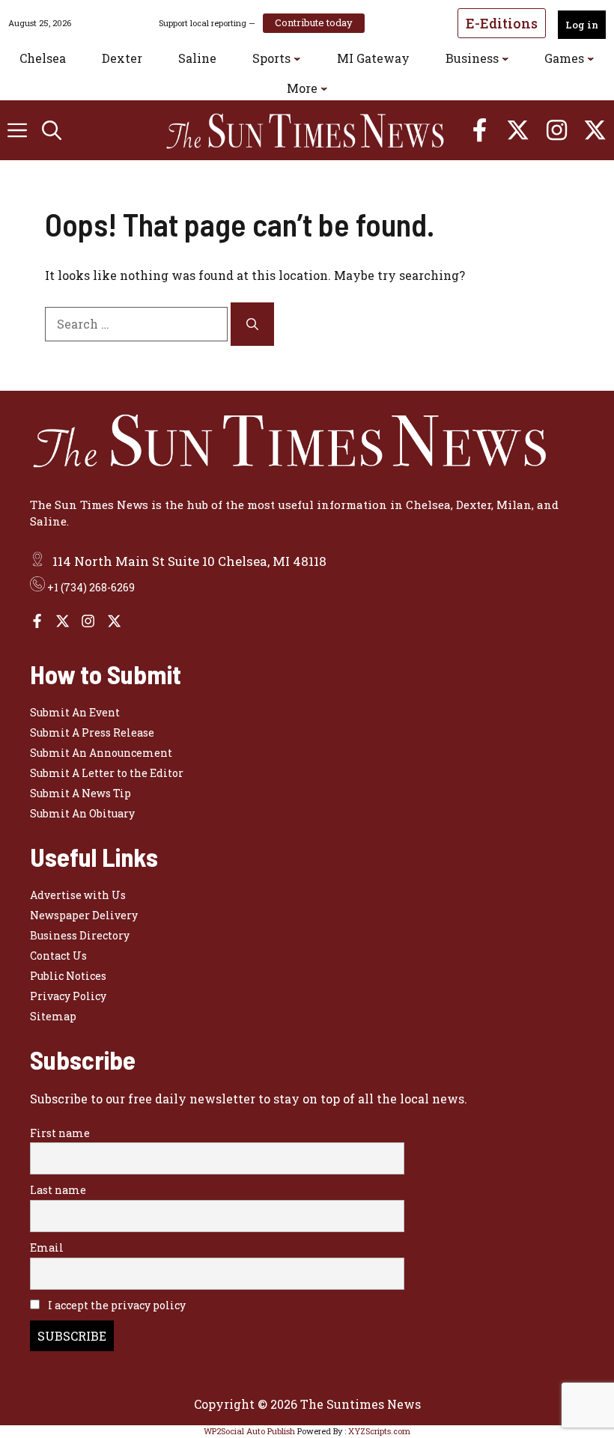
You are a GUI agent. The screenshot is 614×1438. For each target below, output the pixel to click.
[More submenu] (324, 88)
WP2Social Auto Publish (249, 1431)
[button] (51, 130)
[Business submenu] (505, 58)
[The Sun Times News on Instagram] (88, 621)
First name (60, 1133)
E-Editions (502, 23)
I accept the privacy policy (116, 1305)
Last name (58, 1190)
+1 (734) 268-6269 (91, 587)
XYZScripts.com (379, 1431)
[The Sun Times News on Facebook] (37, 621)
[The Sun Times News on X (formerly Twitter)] (114, 621)
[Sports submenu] (297, 58)
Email (47, 1247)
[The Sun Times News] (314, 130)
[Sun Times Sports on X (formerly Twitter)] (62, 621)
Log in (581, 24)
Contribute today (314, 22)
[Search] (252, 324)
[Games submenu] (591, 58)
